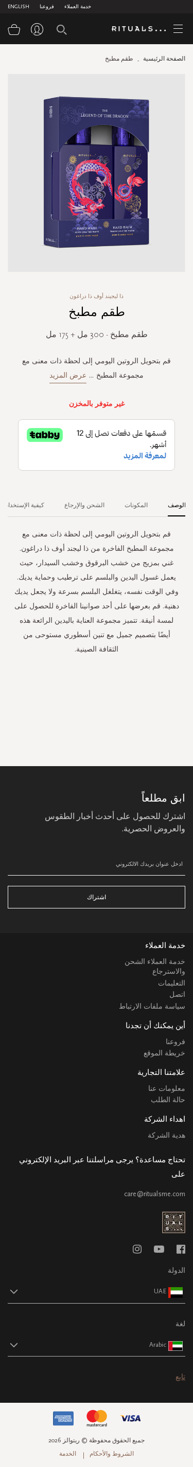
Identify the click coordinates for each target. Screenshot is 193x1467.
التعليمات (171, 983)
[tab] (171, 501)
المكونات (136, 505)
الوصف (177, 505)
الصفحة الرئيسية (164, 58)
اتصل (177, 994)
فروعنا (47, 7)
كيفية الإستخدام (24, 505)
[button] (87, 1291)
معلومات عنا (166, 1088)
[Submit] (62, 30)
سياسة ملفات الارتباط (152, 1006)
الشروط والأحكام (112, 1453)
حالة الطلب (168, 1099)
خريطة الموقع (164, 1053)
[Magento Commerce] (142, 29)
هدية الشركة (166, 1135)
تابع (180, 1376)
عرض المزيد (67, 375)
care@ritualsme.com (154, 1194)
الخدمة (67, 1453)
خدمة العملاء (77, 7)
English (18, 7)
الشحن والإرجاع (84, 505)
